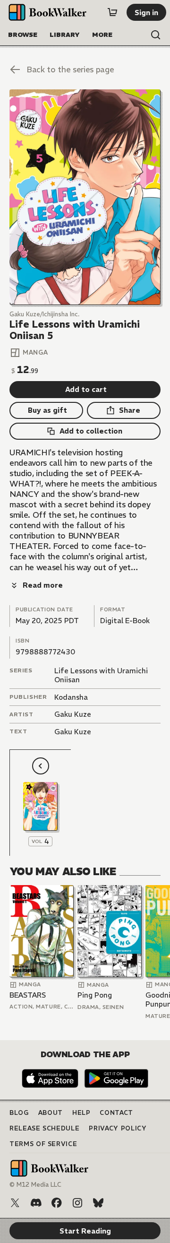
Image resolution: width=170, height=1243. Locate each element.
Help (81, 1113)
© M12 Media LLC (35, 1185)
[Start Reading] (85, 197)
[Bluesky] (98, 1202)
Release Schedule (44, 1128)
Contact (116, 1113)
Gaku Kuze (72, 714)
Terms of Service (43, 1144)
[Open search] (155, 35)
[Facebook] (56, 1202)
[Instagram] (77, 1202)
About (50, 1113)
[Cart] (112, 12)
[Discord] (36, 1202)
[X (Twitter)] (15, 1202)
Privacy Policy (117, 1128)
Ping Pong (94, 995)
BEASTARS (27, 995)
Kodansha (71, 697)
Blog (19, 1113)
